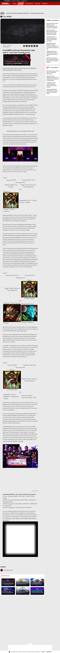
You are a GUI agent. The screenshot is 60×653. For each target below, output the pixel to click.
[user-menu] (57, 3)
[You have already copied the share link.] (37, 46)
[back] (1, 17)
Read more (48, 651)
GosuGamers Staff (8, 570)
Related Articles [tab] (5, 575)
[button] (24, 46)
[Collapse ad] (30, 644)
